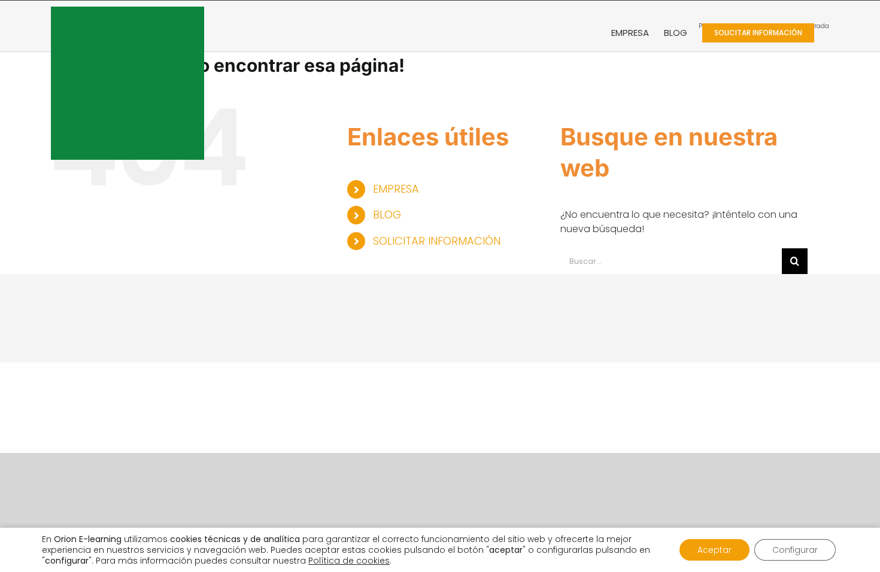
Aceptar (714, 550)
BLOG (387, 214)
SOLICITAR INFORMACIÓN (436, 240)
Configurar (795, 550)
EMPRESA (396, 188)
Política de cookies (349, 561)
